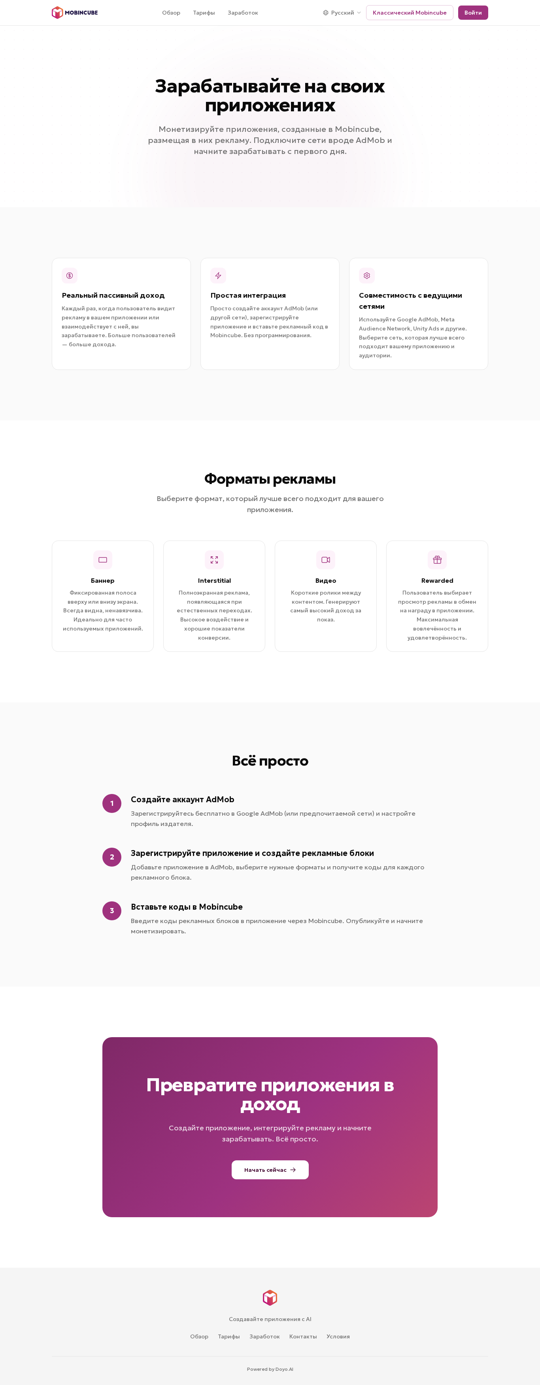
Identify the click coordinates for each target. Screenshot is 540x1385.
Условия (338, 1336)
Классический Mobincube (410, 12)
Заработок (243, 12)
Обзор (171, 12)
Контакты (303, 1336)
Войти (473, 12)
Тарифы (204, 12)
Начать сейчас (265, 1169)
